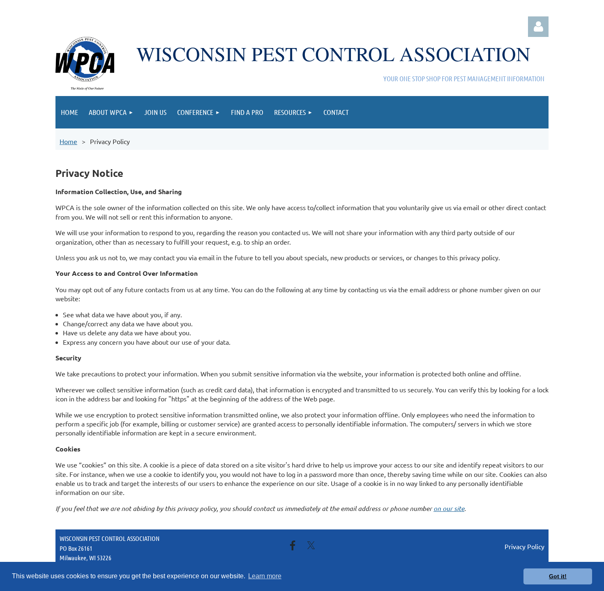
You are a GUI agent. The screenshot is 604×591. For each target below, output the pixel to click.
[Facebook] (292, 545)
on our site (448, 508)
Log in (538, 26)
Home (68, 141)
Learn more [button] (264, 576)
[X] (311, 545)
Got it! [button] (558, 576)
